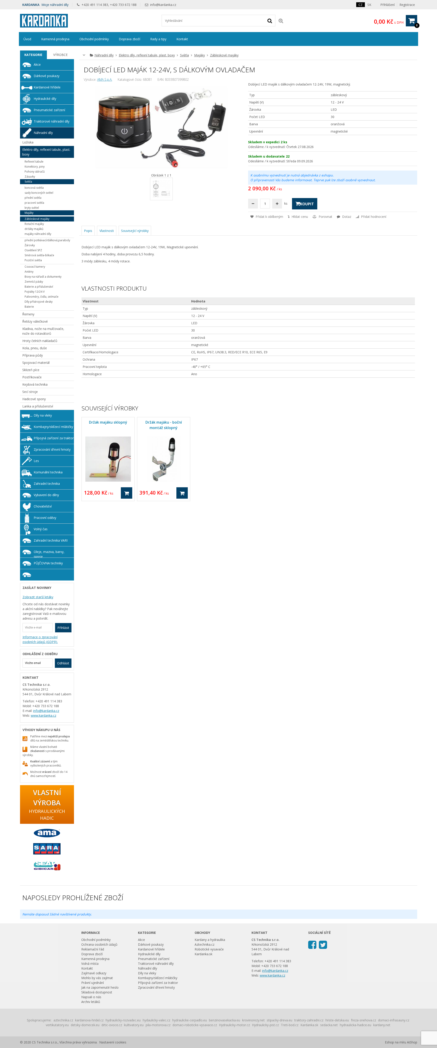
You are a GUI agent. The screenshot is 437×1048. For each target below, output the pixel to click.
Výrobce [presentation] (60, 55)
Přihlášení (387, 5)
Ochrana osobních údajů (99, 944)
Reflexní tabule (34, 161)
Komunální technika (48, 472)
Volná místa (90, 963)
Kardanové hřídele (47, 87)
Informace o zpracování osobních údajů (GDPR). (40, 639)
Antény (29, 272)
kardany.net (381, 1025)
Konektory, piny (35, 166)
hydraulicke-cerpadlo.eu (189, 1020)
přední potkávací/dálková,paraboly (47, 240)
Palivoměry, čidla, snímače (41, 297)
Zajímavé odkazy (93, 973)
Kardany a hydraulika (210, 939)
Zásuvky (30, 176)
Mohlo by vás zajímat (97, 978)
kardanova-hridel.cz (89, 1020)
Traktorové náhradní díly (51, 121)
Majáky (199, 55)
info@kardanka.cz (163, 5)
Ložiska (27, 142)
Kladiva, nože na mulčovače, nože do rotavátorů (43, 331)
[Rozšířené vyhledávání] (281, 20)
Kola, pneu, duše (34, 348)
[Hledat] (269, 20)
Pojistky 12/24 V (35, 292)
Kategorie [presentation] (33, 55)
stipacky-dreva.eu (279, 1020)
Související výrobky (135, 231)
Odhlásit (63, 663)
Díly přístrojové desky (39, 302)
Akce (37, 64)
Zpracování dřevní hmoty (52, 449)
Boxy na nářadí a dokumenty (43, 277)
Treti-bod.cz (289, 1025)
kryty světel (32, 208)
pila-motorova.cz (158, 1025)
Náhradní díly (104, 55)
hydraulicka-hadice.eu (355, 1025)
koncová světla (34, 188)
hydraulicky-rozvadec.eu (123, 1020)
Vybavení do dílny (46, 495)
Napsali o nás (91, 997)
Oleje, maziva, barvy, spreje (49, 554)
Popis (88, 231)
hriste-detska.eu (337, 1020)
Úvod (27, 39)
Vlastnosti (106, 231)
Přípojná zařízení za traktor (54, 438)
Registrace (407, 5)
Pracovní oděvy (45, 517)
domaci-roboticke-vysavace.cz (195, 1025)
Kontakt (182, 39)
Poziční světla (33, 260)
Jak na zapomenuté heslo (100, 987)
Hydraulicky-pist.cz (265, 1025)
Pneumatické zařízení (49, 110)
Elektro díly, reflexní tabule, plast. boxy (147, 55)
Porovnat (325, 216)
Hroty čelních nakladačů (39, 341)
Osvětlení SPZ (33, 250)
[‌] (312, 944)
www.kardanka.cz (43, 715)
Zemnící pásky (34, 282)
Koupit (307, 203)
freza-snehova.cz (363, 1020)
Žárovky (30, 245)
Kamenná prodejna (55, 39)
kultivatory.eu (134, 1025)
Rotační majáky (34, 224)
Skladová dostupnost (96, 992)
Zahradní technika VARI (51, 540)
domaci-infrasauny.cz (393, 1020)
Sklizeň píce (30, 370)
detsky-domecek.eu (85, 1025)
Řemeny (28, 314)
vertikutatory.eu (57, 1025)
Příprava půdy (32, 355)
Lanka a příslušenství (37, 406)
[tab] (33, 54)
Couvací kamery (35, 267)
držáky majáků (34, 229)
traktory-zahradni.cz (308, 1020)
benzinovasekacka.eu (224, 1020)
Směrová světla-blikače (39, 255)
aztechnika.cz (63, 1020)
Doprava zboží (129, 39)
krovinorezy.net (253, 1020)
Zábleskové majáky (224, 55)
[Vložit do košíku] (126, 493)
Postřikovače (32, 377)
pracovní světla (34, 203)
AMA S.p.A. (104, 79)
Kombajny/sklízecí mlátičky (53, 427)
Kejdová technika (35, 384)
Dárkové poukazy (46, 76)
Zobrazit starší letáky (38, 597)
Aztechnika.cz (204, 944)
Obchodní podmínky (94, 39)
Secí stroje (30, 392)
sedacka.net (329, 1025)
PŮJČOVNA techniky (48, 563)
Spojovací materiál (36, 362)
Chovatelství (43, 506)
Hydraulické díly (45, 98)
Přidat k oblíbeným (269, 216)
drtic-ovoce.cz (112, 1025)
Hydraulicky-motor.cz (234, 1025)
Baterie (29, 307)
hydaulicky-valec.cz (156, 1020)
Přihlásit (63, 628)
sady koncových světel (39, 193)
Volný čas (41, 529)
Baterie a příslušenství (39, 287)
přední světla (33, 198)
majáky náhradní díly (38, 234)
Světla (184, 55)
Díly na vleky (43, 415)
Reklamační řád (92, 949)
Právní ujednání (92, 982)
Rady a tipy (158, 39)
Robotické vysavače (209, 949)
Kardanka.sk (203, 954)
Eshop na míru (395, 1042)
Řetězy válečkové (35, 321)
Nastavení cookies (112, 1042)
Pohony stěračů (35, 171)
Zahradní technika (47, 483)
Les (36, 461)
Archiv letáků (90, 1002)
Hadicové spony (34, 399)
